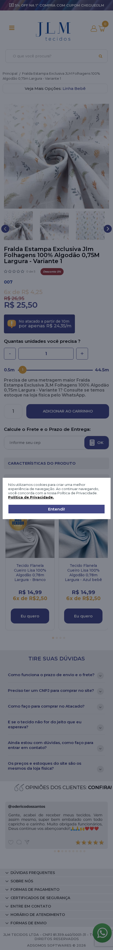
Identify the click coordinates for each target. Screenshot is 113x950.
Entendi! (56, 509)
